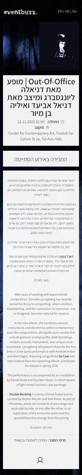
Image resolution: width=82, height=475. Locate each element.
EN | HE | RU (67, 11)
